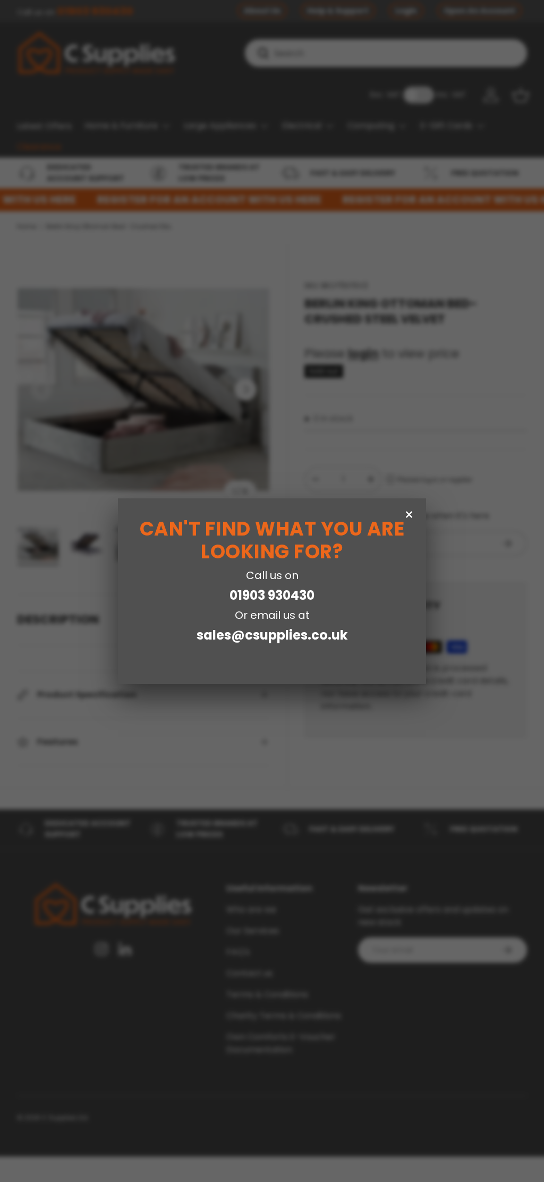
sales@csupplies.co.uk (272, 635)
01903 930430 (272, 595)
